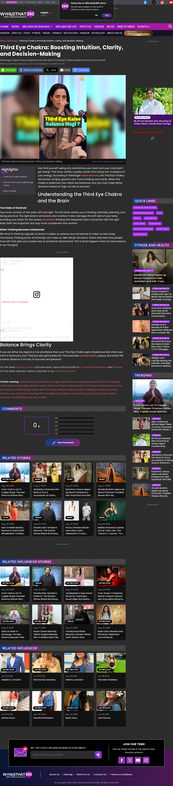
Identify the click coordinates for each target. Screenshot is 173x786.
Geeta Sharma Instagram (105, 381)
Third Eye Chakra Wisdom (101, 385)
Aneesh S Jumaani (11, 679)
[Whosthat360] (17, 14)
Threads (117, 367)
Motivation (71, 33)
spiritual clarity (64, 389)
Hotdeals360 (30, 2)
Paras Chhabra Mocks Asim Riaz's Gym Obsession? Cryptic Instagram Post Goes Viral (77, 530)
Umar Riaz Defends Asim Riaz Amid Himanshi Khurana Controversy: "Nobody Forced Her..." (161, 312)
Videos (99, 26)
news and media (36, 397)
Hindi (53, 2)
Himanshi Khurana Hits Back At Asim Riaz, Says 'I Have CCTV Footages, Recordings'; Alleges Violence (161, 345)
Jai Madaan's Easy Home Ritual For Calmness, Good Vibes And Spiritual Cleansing (79, 596)
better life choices (105, 393)
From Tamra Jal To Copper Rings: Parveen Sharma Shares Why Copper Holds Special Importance (13, 492)
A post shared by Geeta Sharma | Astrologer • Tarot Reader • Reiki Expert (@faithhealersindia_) (43, 337)
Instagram (100, 367)
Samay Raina (140, 234)
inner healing (30, 393)
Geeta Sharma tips (10, 385)
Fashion (4, 33)
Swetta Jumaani (74, 679)
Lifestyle (16, 33)
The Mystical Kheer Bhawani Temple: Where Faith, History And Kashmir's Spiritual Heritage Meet (78, 634)
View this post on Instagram (15, 302)
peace (90, 393)
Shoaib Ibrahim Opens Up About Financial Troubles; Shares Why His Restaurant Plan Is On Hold (111, 492)
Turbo (47, 2)
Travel (46, 33)
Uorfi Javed (139, 223)
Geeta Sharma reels (34, 385)
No (96, 15)
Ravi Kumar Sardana (44, 679)
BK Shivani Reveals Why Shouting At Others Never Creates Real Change (152, 122)
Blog (110, 26)
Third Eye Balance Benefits (54, 393)
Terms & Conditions (121, 774)
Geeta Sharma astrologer (74, 381)
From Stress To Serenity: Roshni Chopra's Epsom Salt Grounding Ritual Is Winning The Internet (110, 596)
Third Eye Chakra (56, 385)
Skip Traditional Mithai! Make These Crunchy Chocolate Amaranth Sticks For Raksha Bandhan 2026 (162, 425)
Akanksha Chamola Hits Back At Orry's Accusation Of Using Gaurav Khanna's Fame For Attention (46, 492)
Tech (3, 2)
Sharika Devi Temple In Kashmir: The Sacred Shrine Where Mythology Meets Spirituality (46, 530)
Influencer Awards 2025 (145, 207)
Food (27, 33)
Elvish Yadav (162, 229)
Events (143, 26)
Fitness (36, 33)
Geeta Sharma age (48, 381)
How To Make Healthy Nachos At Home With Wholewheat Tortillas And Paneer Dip (12, 530)
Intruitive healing (83, 389)
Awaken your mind (10, 393)
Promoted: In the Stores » (148, 132)
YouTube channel (65, 371)
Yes (107, 15)
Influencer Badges (36, 26)
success (4, 397)
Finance (57, 33)
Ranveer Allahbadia (143, 229)
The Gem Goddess (107, 679)
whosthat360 (17, 397)
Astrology (98, 33)
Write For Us (114, 33)
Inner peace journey (105, 389)
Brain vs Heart (47, 389)
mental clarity (78, 393)
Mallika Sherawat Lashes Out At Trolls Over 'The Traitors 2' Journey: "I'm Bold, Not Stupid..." (111, 530)
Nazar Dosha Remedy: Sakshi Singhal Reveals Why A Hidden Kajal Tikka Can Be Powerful (47, 634)
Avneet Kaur (155, 223)
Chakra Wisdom (76, 385)
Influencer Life (66, 26)
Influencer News (25, 367)
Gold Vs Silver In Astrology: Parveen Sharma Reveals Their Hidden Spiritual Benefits (14, 634)
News (15, 26)
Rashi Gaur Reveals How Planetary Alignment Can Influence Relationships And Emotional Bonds (110, 634)
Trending (143, 375)
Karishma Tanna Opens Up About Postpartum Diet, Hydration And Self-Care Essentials (78, 492)
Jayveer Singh (32, 64)
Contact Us (100, 774)
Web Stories (126, 26)
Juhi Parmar (104, 717)
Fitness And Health (152, 245)
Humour (84, 33)
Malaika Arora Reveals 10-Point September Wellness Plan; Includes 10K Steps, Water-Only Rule (162, 328)
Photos (85, 26)
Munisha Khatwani (43, 717)
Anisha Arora (8, 717)
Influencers (12, 2)
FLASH (21, 2)
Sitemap (68, 774)
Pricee (40, 2)
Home (5, 26)
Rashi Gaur (71, 717)
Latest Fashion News (143, 213)
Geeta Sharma (27, 381)
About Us (54, 774)
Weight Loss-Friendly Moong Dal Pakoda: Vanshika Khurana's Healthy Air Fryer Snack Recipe (161, 362)
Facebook (88, 367)
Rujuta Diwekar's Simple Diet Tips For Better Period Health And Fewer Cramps (161, 295)
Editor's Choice (142, 117)
